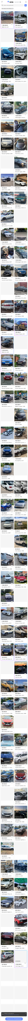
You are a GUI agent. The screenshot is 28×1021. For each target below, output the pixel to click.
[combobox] (12, 5)
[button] (12, 24)
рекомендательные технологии (11, 1014)
